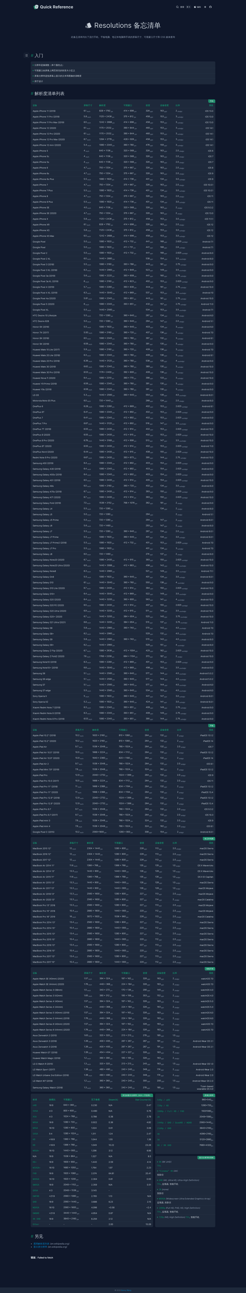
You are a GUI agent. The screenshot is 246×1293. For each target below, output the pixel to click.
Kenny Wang (126, 1290)
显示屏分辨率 (40, 1246)
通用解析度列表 (41, 1243)
